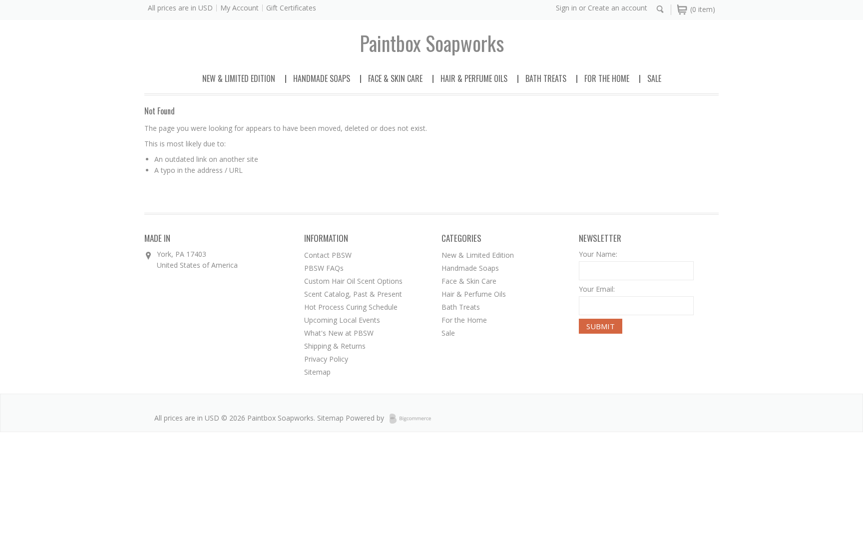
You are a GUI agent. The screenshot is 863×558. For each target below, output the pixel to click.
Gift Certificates (291, 7)
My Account (239, 7)
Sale (654, 78)
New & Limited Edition (238, 78)
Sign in (566, 7)
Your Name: (598, 254)
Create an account (617, 7)
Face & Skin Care (395, 78)
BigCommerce (413, 418)
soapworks (432, 43)
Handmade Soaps (321, 78)
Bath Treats (545, 78)
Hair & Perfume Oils (473, 78)
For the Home (606, 78)
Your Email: (597, 289)
